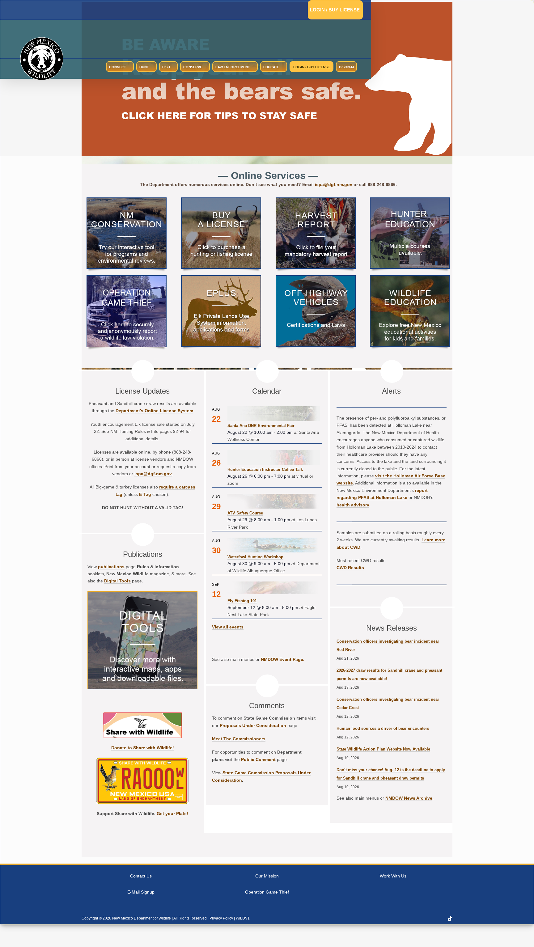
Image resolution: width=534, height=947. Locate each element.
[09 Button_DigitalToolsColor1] (142, 594)
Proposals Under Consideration (253, 725)
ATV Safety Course (245, 513)
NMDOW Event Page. (282, 659)
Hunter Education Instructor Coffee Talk (265, 469)
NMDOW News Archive (408, 798)
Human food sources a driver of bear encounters (383, 728)
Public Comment (258, 759)
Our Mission (267, 875)
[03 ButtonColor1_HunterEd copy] (410, 200)
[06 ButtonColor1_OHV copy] (315, 278)
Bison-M (346, 67)
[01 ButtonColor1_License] (221, 200)
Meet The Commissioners (238, 738)
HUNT (144, 67)
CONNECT (117, 67)
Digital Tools (117, 580)
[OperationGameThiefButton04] (126, 278)
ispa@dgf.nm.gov (333, 184)
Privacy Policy (221, 918)
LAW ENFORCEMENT (232, 67)
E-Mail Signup (141, 892)
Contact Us (141, 875)
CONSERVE (192, 67)
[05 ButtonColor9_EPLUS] (221, 278)
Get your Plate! (172, 813)
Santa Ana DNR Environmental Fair (261, 425)
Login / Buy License (335, 9)
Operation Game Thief (267, 892)
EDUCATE (271, 67)
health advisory (353, 504)
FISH (166, 67)
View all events (228, 626)
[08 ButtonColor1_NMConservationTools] (126, 200)
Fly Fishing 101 (242, 600)
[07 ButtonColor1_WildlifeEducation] (410, 278)
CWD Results (350, 567)
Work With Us (393, 875)
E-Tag (145, 494)
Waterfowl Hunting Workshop (255, 557)
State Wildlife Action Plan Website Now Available (383, 749)
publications (111, 566)
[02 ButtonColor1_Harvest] (315, 200)
